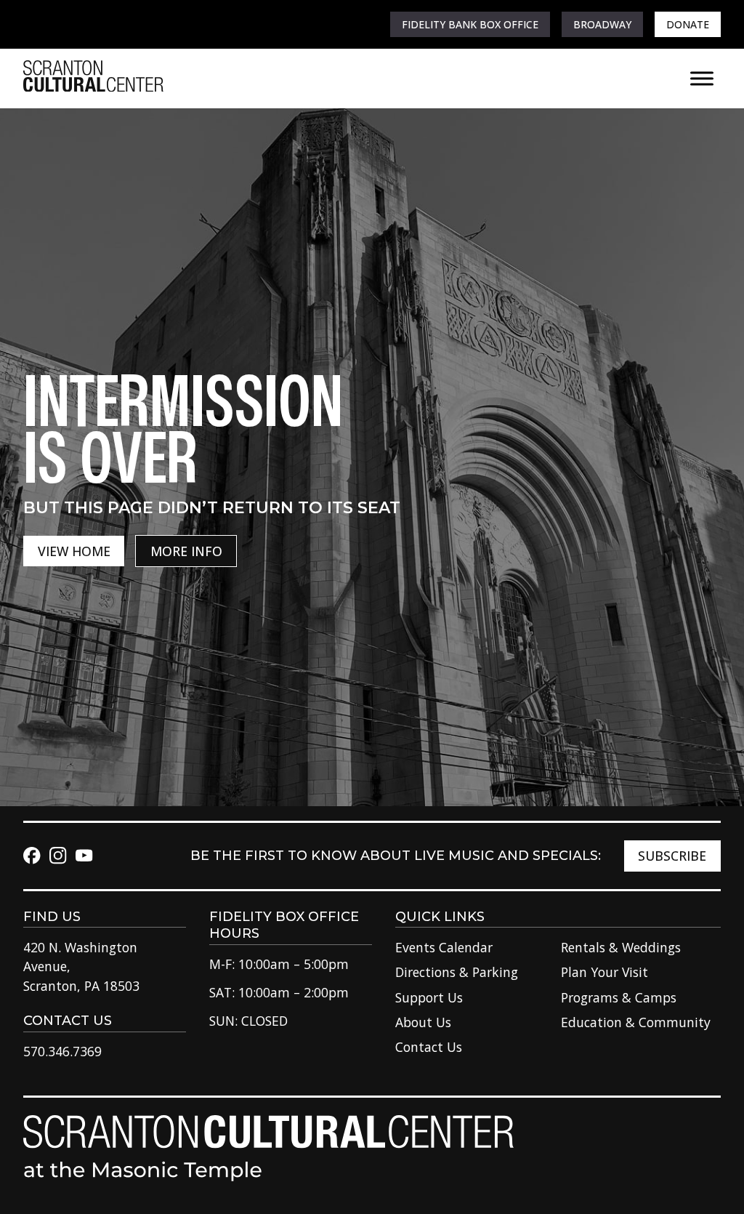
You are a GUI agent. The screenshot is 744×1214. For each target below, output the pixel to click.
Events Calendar (444, 947)
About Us (423, 1022)
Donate (687, 24)
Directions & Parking (456, 972)
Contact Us (428, 1047)
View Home (74, 551)
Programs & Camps (618, 997)
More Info (186, 551)
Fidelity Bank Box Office (470, 24)
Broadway (602, 24)
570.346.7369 (62, 1051)
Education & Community (636, 1022)
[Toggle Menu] (701, 78)
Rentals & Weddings (621, 947)
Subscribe (672, 855)
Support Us (429, 997)
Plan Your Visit (604, 972)
